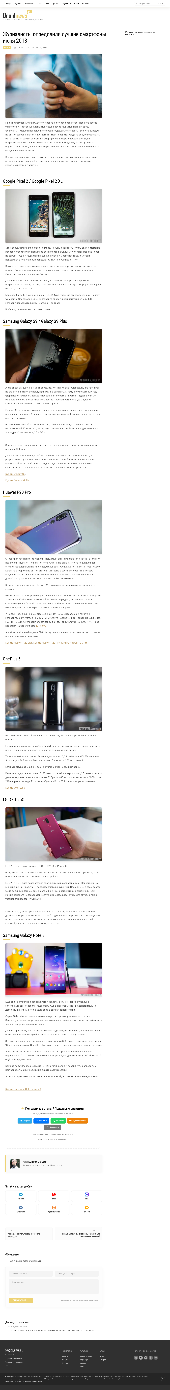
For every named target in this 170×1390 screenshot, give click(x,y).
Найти (160, 4)
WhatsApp (60, 1121)
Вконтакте (43, 1121)
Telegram (26, 1121)
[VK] (156, 1358)
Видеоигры (66, 3)
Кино (47, 3)
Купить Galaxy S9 (15, 473)
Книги (76, 3)
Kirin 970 (41, 625)
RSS (6, 1366)
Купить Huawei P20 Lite (18, 642)
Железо (65, 1363)
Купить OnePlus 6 (15, 787)
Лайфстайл (29, 3)
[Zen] (141, 1358)
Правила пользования (14, 1362)
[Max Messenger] (146, 1358)
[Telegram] (136, 1358)
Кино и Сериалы (86, 1356)
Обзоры (8, 3)
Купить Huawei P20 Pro (46, 642)
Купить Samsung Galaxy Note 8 (23, 1088)
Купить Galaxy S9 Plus (18, 480)
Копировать (54, 1127)
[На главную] (24, 14)
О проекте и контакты (13, 1359)
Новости (7, 47)
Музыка (55, 3)
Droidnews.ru (14, 1350)
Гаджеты (18, 3)
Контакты (86, 3)
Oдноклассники (77, 1121)
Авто (39, 3)
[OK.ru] (151, 1358)
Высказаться (21, 1300)
